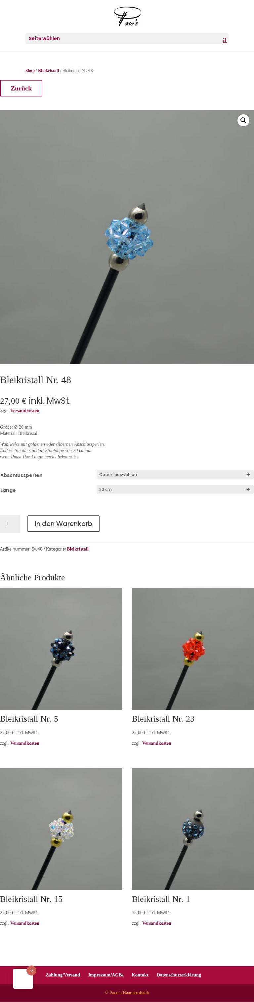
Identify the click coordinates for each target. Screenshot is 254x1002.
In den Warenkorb (63, 523)
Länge (8, 490)
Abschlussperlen (21, 475)
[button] (243, 120)
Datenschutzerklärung (179, 975)
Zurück (21, 88)
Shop (30, 70)
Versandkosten (24, 743)
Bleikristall (48, 70)
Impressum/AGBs (105, 975)
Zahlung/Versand (63, 975)
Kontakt (140, 975)
